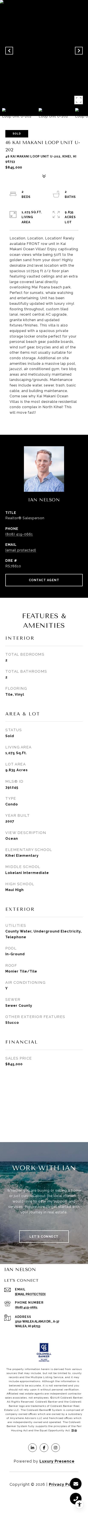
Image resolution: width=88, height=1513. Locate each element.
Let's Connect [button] (44, 1236)
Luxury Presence (57, 1461)
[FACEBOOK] (44, 1447)
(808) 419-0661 (19, 534)
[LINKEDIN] (32, 1447)
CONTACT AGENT (44, 580)
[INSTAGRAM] (55, 1447)
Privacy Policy (63, 1484)
